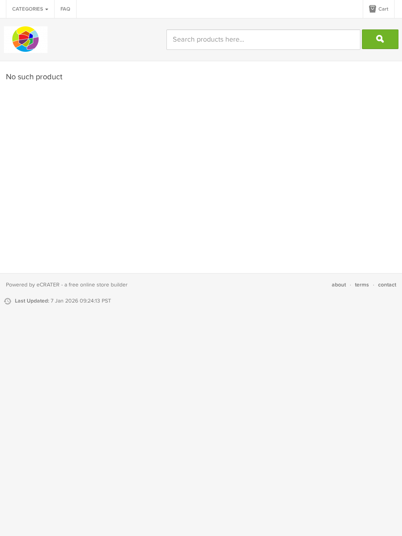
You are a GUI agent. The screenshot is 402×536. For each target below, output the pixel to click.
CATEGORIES (28, 9)
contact (387, 284)
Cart (382, 9)
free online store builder (98, 285)
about (339, 284)
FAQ (65, 9)
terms (362, 284)
